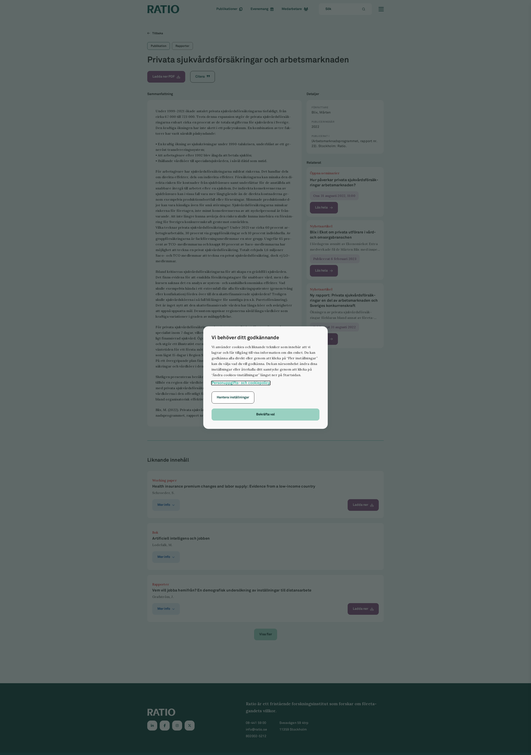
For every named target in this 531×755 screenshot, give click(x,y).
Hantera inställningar (233, 397)
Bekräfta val (265, 414)
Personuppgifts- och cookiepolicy (241, 383)
